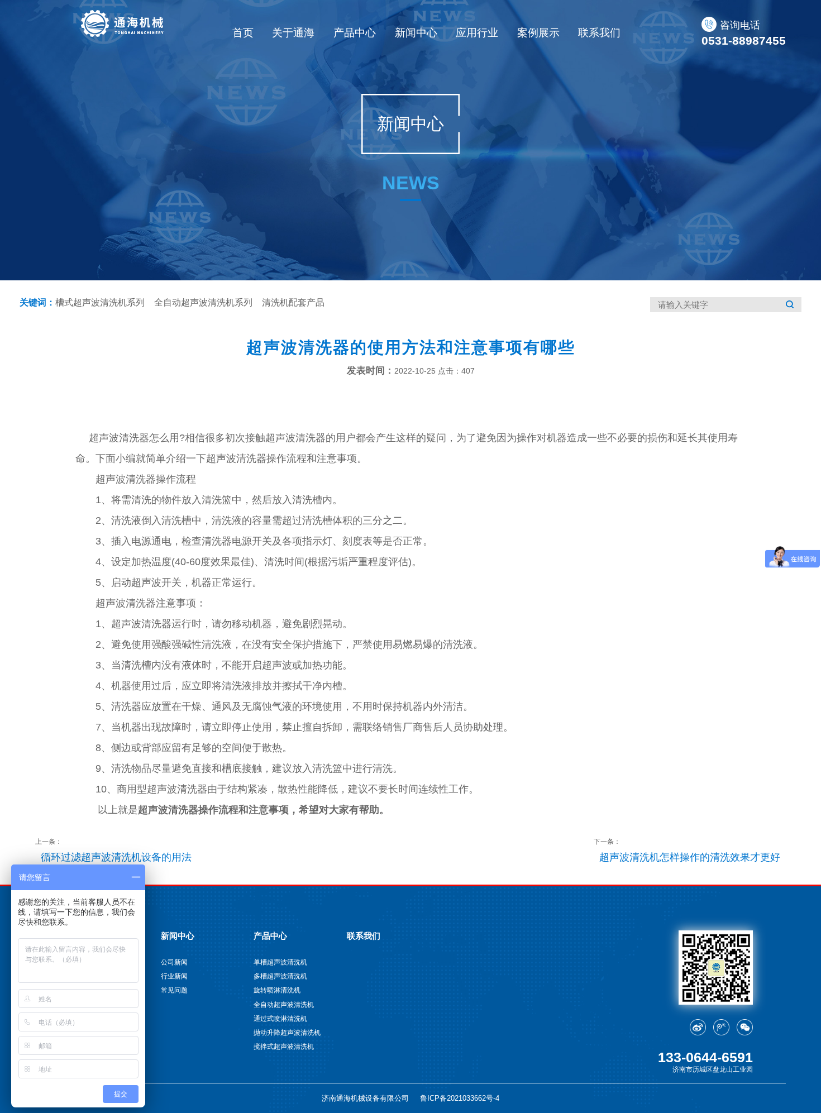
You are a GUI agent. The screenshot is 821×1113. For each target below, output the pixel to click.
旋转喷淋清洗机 (277, 989)
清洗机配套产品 (293, 302)
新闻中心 (416, 33)
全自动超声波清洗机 (284, 1004)
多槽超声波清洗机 (280, 976)
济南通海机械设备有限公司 (365, 1098)
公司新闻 (174, 962)
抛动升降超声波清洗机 (287, 1032)
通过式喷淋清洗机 (280, 1018)
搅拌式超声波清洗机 (284, 1046)
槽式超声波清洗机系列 (100, 302)
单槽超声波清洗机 (280, 962)
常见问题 (174, 989)
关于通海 (293, 33)
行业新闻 (174, 976)
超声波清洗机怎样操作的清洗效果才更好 (689, 857)
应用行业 (477, 33)
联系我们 (599, 33)
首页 (243, 33)
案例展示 (538, 33)
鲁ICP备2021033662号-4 (459, 1098)
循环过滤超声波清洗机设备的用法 (116, 857)
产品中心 (354, 33)
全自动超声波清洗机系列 (203, 302)
